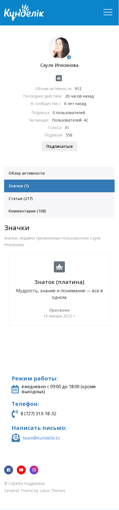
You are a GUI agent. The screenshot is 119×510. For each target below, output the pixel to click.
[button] (108, 12)
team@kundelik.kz (41, 438)
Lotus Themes (52, 490)
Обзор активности (27, 173)
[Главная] (45, 12)
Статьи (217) (21, 198)
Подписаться (59, 146)
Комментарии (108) (27, 211)
